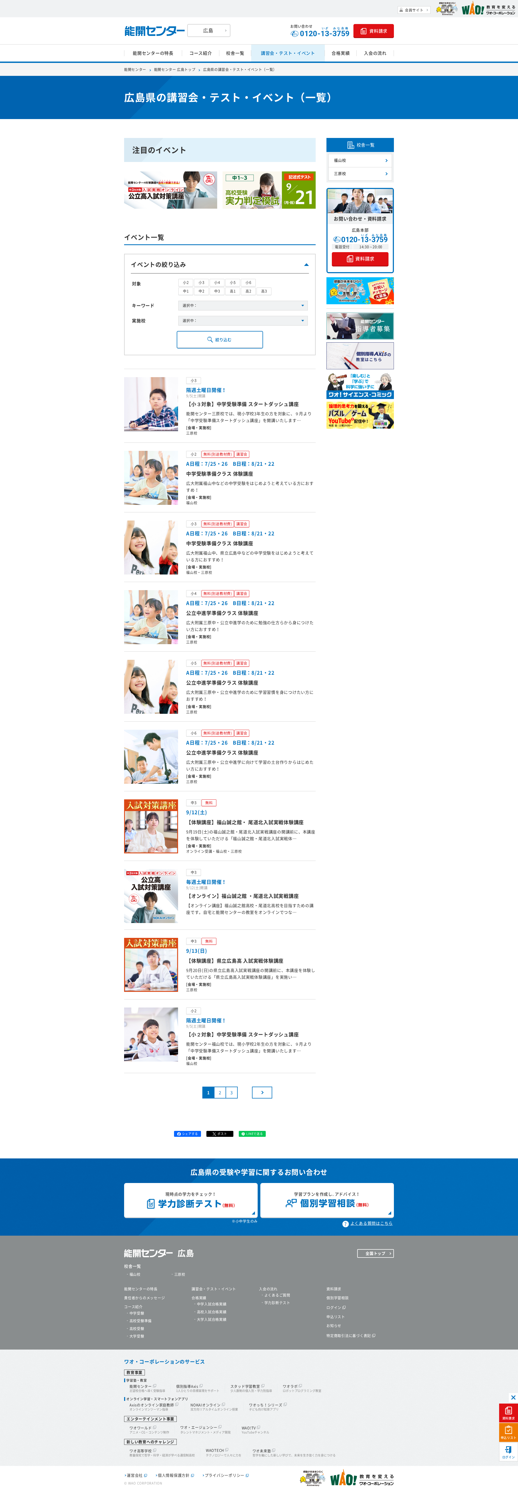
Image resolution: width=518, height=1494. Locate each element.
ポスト (222, 1133)
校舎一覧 (235, 53)
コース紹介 (200, 53)
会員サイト (414, 10)
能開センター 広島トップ (175, 69)
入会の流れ (375, 53)
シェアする (190, 1133)
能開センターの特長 (153, 53)
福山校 (340, 160)
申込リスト (509, 1437)
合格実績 (341, 53)
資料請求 (508, 1418)
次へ (262, 1092)
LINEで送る (254, 1133)
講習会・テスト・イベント (288, 53)
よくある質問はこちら (371, 1223)
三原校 (340, 173)
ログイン (508, 1457)
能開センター (135, 69)
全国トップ (376, 1253)
